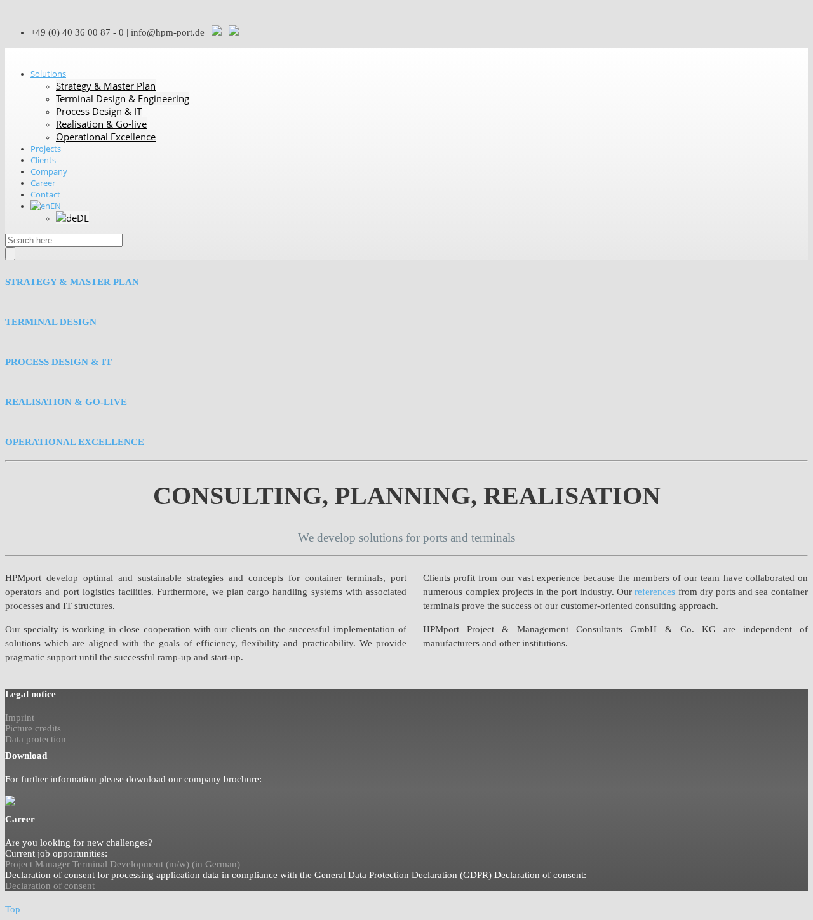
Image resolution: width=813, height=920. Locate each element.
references (655, 592)
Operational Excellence (106, 136)
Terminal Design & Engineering (122, 98)
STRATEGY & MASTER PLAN (72, 282)
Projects (45, 148)
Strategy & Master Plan (106, 85)
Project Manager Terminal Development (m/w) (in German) (122, 864)
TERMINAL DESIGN (51, 322)
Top (12, 909)
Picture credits (33, 728)
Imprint (19, 717)
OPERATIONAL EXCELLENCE (74, 442)
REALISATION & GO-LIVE (66, 402)
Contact (45, 194)
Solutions (48, 73)
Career (42, 183)
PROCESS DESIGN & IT (58, 362)
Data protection (35, 739)
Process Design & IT (99, 111)
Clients (43, 160)
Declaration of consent (50, 886)
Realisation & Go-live (101, 123)
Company (48, 171)
